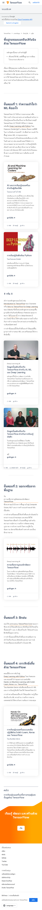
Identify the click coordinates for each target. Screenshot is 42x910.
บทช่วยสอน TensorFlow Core (20, 624)
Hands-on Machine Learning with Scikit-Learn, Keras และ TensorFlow (19, 683)
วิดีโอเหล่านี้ (12, 316)
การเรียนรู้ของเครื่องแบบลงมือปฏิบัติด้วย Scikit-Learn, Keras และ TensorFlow (21, 732)
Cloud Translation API (25, 19)
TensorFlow (7, 33)
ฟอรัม (3, 854)
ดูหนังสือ (10, 218)
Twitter (4, 861)
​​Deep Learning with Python (14, 676)
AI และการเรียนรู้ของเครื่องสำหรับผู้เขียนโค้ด (18, 187)
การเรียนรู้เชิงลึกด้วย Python (19, 255)
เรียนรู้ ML (25, 33)
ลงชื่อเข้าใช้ (36, 2)
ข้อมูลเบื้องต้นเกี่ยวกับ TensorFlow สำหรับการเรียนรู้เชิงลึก (20, 434)
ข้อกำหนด (4, 895)
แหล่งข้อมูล (17, 33)
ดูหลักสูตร (10, 393)
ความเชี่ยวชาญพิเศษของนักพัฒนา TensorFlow (17, 500)
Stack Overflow (7, 881)
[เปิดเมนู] (3, 2)
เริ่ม (21, 828)
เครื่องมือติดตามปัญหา (8, 874)
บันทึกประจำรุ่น (6, 877)
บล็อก (3, 851)
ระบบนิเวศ (6, 9)
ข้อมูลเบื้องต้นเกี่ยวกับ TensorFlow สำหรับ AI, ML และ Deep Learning (19, 370)
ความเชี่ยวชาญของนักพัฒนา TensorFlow (18, 566)
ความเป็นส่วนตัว (14, 895)
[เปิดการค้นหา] (29, 2)
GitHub (4, 858)
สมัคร (33, 900)
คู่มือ (32, 33)
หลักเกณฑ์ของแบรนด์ (8, 884)
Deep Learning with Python (20, 126)
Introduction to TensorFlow (14, 304)
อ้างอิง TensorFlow (8, 888)
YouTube (5, 865)
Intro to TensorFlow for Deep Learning (22, 307)
